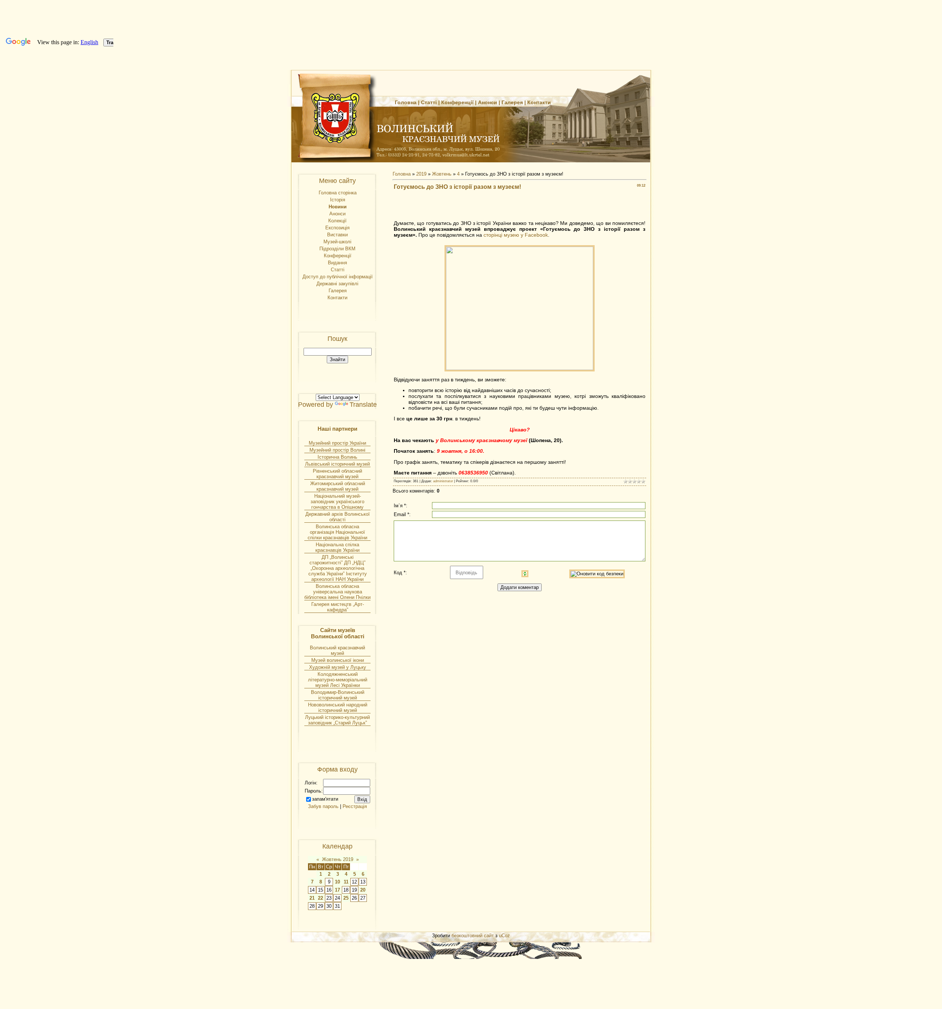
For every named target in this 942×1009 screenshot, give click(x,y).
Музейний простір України (337, 443)
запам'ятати (325, 799)
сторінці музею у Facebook (516, 235)
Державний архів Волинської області (337, 516)
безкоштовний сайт (472, 935)
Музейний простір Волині (337, 450)
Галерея (512, 102)
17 (337, 890)
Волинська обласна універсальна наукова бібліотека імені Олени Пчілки (337, 591)
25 (345, 898)
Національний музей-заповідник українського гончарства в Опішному (337, 501)
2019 (421, 174)
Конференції (457, 102)
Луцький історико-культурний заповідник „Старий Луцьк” (337, 720)
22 (320, 898)
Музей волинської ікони (337, 660)
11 (346, 882)
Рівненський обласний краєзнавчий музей (337, 473)
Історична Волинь (337, 457)
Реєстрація (355, 806)
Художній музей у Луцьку (337, 667)
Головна (406, 102)
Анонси (487, 102)
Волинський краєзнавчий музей (337, 650)
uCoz (504, 935)
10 (337, 882)
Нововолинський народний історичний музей (337, 707)
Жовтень (441, 174)
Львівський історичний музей (337, 464)
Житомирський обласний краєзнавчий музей (337, 486)
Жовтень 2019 (337, 859)
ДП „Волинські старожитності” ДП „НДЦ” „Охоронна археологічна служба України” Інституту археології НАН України (337, 568)
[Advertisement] (519, 207)
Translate (363, 404)
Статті (429, 102)
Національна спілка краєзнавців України (337, 547)
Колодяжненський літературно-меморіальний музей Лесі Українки (337, 679)
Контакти (539, 102)
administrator (443, 481)
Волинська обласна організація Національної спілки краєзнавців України (337, 532)
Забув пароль (323, 806)
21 (312, 898)
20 (362, 890)
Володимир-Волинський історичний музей (337, 695)
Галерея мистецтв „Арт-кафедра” (337, 607)
